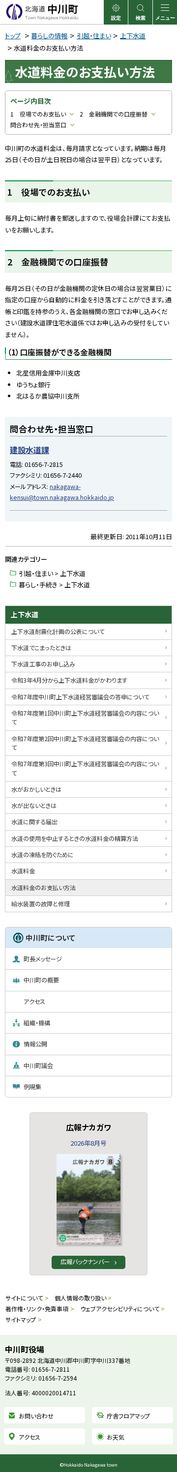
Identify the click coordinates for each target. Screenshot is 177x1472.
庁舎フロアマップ (128, 1416)
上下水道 (133, 35)
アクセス (29, 1437)
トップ (13, 35)
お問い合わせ (36, 1416)
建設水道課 (29, 450)
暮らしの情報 (49, 35)
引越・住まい (94, 35)
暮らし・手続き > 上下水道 (54, 584)
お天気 (115, 1437)
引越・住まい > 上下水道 (52, 573)
